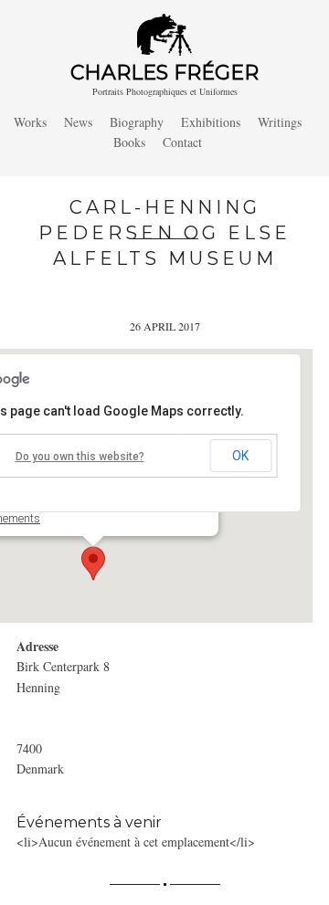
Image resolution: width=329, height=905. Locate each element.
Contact (182, 142)
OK (240, 455)
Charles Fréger (164, 72)
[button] (93, 563)
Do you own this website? (80, 456)
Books (129, 142)
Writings (280, 122)
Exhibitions (210, 122)
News (78, 122)
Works (30, 122)
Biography (137, 122)
